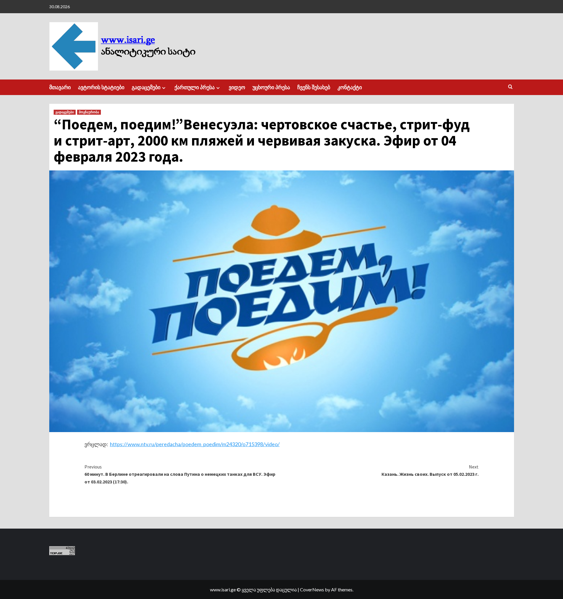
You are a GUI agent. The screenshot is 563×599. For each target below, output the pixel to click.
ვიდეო (237, 87)
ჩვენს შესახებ (313, 87)
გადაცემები (146, 87)
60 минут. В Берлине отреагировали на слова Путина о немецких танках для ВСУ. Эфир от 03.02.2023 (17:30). (179, 474)
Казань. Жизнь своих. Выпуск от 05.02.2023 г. (430, 470)
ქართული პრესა (194, 87)
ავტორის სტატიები (101, 87)
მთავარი (60, 87)
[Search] (510, 87)
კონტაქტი (350, 87)
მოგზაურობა (89, 112)
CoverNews (312, 589)
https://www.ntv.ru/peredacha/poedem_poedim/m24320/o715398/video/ (195, 444)
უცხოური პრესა (271, 87)
